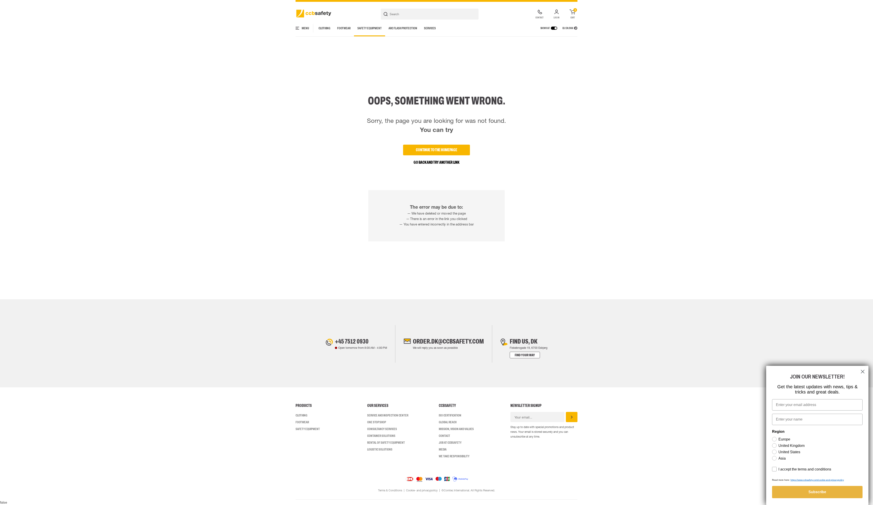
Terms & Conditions (390, 490)
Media (443, 449)
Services (430, 28)
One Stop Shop (376, 422)
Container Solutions (381, 436)
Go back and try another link (436, 162)
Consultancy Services (382, 429)
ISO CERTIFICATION (450, 415)
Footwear (344, 28)
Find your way (525, 355)
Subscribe (817, 492)
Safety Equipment (369, 28)
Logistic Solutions (379, 449)
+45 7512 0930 (352, 341)
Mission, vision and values (456, 429)
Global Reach (448, 422)
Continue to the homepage (436, 150)
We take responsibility (454, 456)
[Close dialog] (863, 372)
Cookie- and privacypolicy (422, 490)
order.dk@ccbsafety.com (448, 341)
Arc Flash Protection (403, 28)
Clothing (324, 28)
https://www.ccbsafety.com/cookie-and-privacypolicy (817, 480)
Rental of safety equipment (386, 442)
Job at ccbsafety (450, 442)
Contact (444, 436)
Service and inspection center (387, 415)
